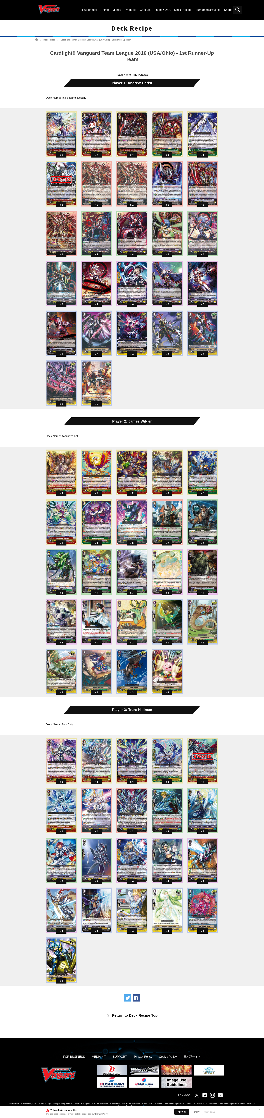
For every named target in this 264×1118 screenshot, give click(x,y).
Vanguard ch (220, 1095)
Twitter (196, 1095)
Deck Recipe (49, 40)
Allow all (182, 1112)
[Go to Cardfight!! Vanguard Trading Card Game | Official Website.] (36, 39)
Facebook (204, 1095)
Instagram (212, 1095)
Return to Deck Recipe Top (135, 1015)
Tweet (127, 998)
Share (136, 998)
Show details (209, 1112)
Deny (197, 1112)
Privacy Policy (101, 1114)
